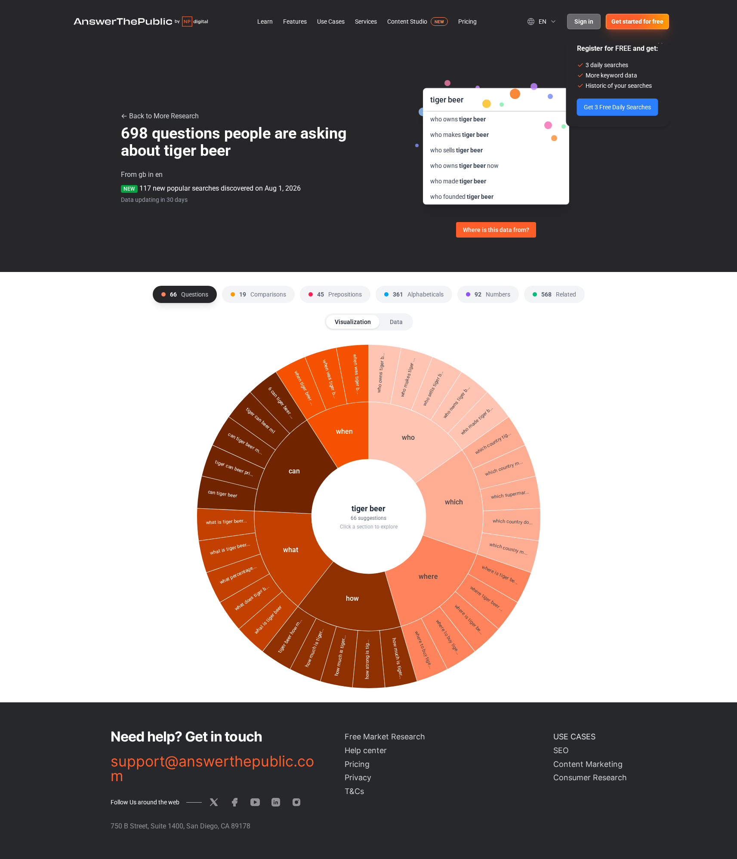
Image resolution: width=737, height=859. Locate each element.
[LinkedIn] (276, 802)
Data (396, 321)
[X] (214, 802)
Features (295, 21)
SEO (561, 750)
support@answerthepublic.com (212, 768)
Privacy (358, 777)
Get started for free (637, 21)
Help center (366, 750)
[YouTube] (255, 802)
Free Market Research (385, 736)
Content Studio (407, 21)
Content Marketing (588, 764)
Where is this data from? (496, 229)
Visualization (353, 321)
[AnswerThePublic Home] (141, 21)
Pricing (467, 21)
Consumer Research (590, 777)
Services (366, 21)
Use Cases (331, 21)
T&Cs (354, 791)
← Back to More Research (160, 116)
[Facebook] (234, 802)
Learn (265, 21)
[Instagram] (296, 802)
